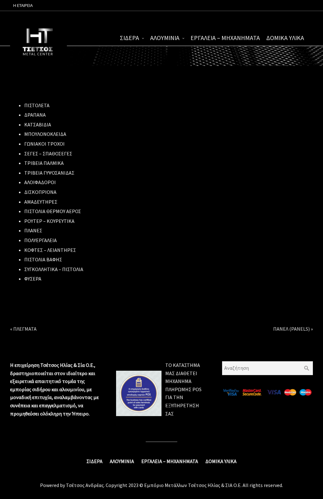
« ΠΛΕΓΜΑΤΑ (23, 329)
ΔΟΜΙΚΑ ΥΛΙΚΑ (285, 38)
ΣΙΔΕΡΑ (129, 38)
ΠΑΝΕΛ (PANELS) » (293, 329)
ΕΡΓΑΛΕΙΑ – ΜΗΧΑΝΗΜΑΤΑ (225, 38)
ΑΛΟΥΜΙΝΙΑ (164, 38)
